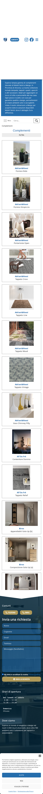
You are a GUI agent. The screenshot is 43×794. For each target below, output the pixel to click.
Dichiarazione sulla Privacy (26, 791)
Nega (21, 781)
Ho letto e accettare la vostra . (22, 674)
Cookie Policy (12, 791)
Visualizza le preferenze (21, 787)
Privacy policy (34, 674)
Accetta (21, 775)
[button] (40, 756)
